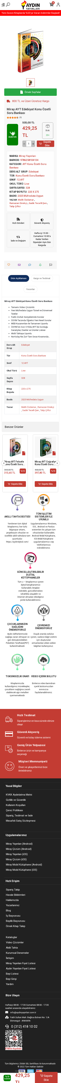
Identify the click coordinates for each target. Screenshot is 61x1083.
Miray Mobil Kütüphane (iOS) (21, 869)
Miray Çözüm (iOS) (16, 859)
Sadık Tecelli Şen (30, 410)
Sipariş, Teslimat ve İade (19, 815)
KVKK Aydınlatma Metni (19, 794)
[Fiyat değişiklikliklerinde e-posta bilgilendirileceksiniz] (41, 265)
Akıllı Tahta (12, 947)
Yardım (10, 984)
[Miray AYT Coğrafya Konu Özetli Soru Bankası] (45, 447)
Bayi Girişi (11, 978)
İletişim (10, 958)
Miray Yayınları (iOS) (17, 854)
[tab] (18, 278)
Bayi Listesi (12, 973)
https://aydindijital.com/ (17, 542)
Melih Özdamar (29, 407)
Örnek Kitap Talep (15, 926)
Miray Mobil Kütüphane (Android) (24, 864)
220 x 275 (25, 389)
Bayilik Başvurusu (15, 920)
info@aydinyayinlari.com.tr (23, 1012)
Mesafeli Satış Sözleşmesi (20, 820)
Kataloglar (11, 937)
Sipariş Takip (13, 889)
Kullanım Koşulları (15, 805)
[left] (4, 463)
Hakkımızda (12, 900)
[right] (57, 463)
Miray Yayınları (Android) (19, 843)
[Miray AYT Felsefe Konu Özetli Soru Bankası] (15, 447)
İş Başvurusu (13, 915)
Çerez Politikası (14, 810)
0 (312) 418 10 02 (23, 1026)
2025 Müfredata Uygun (32, 399)
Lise (23, 370)
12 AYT (24, 363)
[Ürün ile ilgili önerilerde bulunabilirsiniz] (52, 265)
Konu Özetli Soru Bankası (33, 355)
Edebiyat (25, 345)
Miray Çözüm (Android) (19, 848)
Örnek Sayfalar (33, 92)
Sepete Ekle (47, 144)
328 (23, 378)
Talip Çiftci (45, 410)
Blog (8, 910)
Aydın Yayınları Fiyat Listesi (21, 968)
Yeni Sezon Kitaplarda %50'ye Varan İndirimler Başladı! (31, 13)
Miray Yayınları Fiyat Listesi (20, 963)
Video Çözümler (15, 942)
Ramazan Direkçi (46, 407)
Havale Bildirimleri (15, 894)
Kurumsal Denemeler (17, 952)
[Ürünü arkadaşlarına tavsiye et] (20, 265)
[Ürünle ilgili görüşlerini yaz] (31, 265)
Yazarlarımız (12, 905)
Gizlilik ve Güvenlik (16, 799)
